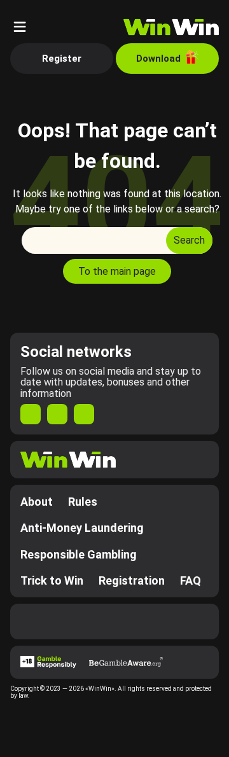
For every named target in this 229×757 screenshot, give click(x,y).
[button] (19, 26)
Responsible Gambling (78, 554)
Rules (82, 501)
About (36, 501)
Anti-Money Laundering (82, 527)
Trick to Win (51, 580)
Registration (132, 580)
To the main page (117, 271)
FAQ (190, 580)
